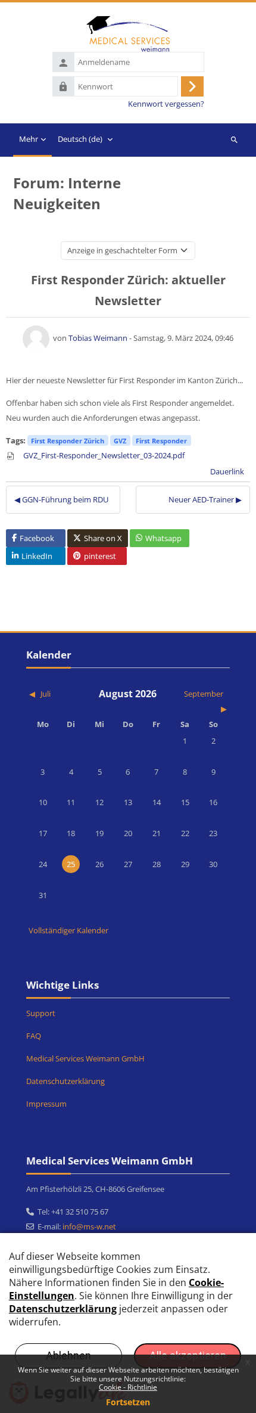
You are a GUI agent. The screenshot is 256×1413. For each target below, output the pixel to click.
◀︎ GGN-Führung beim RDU (61, 499)
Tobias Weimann (97, 338)
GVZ (120, 440)
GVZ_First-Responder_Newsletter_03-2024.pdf (103, 455)
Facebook (37, 538)
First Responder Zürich (67, 440)
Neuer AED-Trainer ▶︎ (205, 499)
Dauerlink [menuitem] (227, 471)
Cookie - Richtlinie (128, 1387)
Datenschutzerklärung (65, 1081)
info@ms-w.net (89, 1226)
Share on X (103, 538)
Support (40, 1013)
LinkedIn (36, 556)
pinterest (100, 556)
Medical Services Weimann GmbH (85, 1058)
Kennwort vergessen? (166, 104)
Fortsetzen (128, 1402)
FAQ (33, 1035)
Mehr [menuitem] (28, 138)
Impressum (46, 1103)
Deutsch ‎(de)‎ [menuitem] (80, 138)
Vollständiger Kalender (68, 930)
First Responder (161, 440)
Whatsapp (163, 538)
